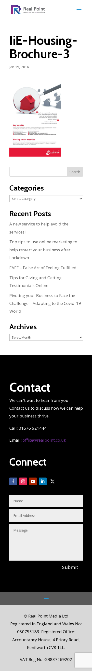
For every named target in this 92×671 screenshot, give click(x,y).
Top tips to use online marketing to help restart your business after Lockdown (43, 249)
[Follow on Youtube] (33, 481)
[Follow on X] (52, 481)
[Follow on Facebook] (13, 481)
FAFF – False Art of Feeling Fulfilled (43, 267)
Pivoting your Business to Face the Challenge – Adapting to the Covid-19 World (45, 303)
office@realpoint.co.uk (44, 440)
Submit (70, 567)
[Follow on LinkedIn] (43, 481)
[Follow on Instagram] (23, 481)
